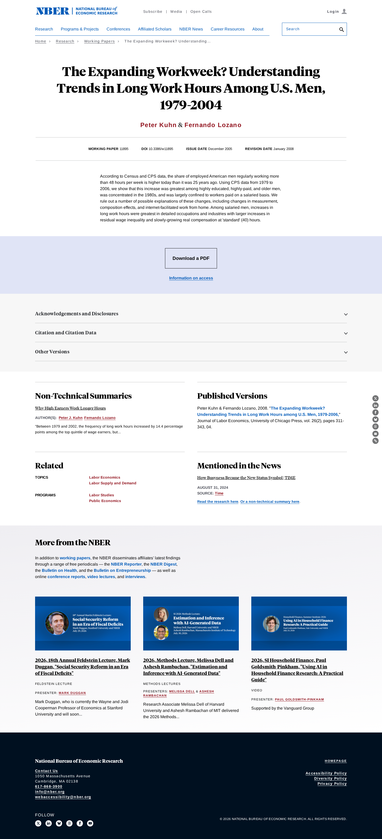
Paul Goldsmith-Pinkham (299, 699)
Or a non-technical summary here (269, 501)
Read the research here (217, 501)
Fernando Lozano (213, 124)
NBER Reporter (126, 564)
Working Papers (99, 41)
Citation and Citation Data (65, 332)
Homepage (336, 761)
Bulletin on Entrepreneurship (122, 570)
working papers (75, 558)
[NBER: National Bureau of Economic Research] (81, 13)
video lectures (101, 576)
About (257, 29)
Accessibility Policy (326, 773)
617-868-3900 (48, 786)
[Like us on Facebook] (80, 823)
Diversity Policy (330, 778)
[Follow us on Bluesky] (59, 823)
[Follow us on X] (38, 823)
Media (176, 11)
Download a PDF (191, 258)
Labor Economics (104, 477)
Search (293, 29)
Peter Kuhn (158, 124)
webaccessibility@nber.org (63, 797)
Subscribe (152, 11)
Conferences (118, 29)
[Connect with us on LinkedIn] (48, 823)
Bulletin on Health (59, 570)
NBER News (191, 29)
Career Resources (228, 29)
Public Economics (105, 501)
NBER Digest (163, 564)
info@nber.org (50, 792)
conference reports (66, 576)
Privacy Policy (332, 783)
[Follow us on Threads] (69, 823)
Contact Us (46, 771)
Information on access (191, 278)
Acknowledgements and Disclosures (76, 313)
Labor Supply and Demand (112, 483)
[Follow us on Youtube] (90, 823)
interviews (135, 576)
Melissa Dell (182, 691)
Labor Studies (101, 495)
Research (44, 29)
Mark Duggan (72, 693)
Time (219, 493)
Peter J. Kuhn (71, 418)
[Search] (342, 30)
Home (40, 41)
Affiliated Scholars (155, 29)
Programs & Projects (80, 29)
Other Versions (52, 351)
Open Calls (201, 11)
